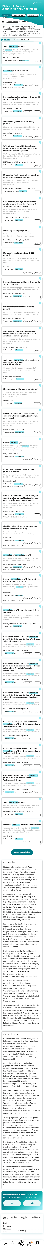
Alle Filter (5, 18)
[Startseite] (2, 22)
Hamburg (7, 1226)
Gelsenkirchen (12, 22)
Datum (15, 39)
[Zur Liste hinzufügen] (39, 43)
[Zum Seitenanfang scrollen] (38, 1236)
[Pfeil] (9, 15)
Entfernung (25, 39)
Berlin (5, 1223)
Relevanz (7, 39)
